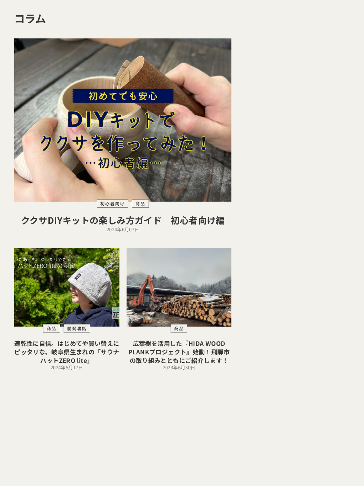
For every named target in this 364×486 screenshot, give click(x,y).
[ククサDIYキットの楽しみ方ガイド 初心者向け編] (122, 120)
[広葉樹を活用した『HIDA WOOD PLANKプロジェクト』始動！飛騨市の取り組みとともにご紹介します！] (179, 287)
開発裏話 (77, 328)
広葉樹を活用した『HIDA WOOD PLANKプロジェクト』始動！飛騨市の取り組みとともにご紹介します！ (179, 352)
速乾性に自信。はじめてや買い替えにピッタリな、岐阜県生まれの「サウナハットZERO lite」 (66, 352)
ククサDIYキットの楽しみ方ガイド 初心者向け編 (123, 219)
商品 (140, 203)
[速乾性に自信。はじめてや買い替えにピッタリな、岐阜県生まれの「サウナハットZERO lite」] (66, 287)
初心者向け (112, 203)
